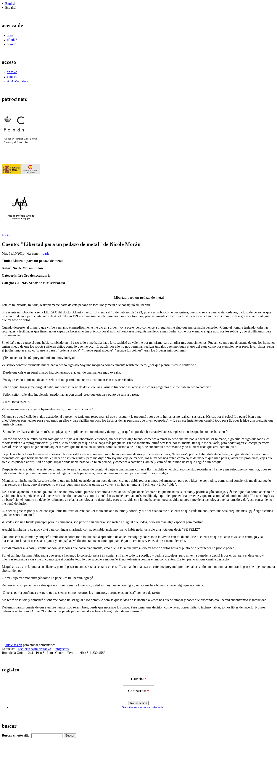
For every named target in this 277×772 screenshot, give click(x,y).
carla (46, 253)
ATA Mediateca (17, 81)
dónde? (12, 40)
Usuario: (138, 679)
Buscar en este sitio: (16, 735)
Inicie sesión (13, 645)
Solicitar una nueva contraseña (143, 707)
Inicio (6, 235)
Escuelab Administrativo (34, 649)
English (10, 3)
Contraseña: (138, 691)
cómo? (11, 44)
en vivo (12, 72)
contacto (12, 77)
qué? (10, 35)
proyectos (62, 649)
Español (10, 7)
